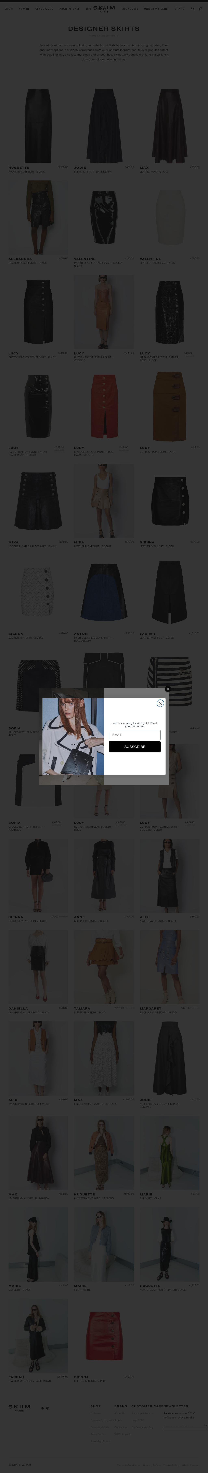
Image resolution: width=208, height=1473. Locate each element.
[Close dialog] (160, 703)
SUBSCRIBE (134, 747)
